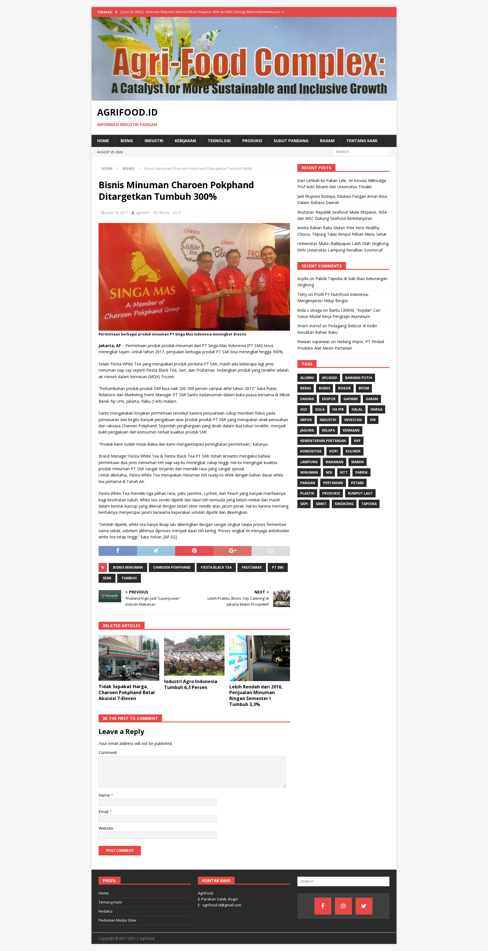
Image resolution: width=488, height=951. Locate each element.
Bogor (344, 388)
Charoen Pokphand (172, 567)
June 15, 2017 (117, 212)
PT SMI (278, 567)
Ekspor (329, 399)
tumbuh (129, 578)
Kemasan (351, 430)
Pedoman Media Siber (118, 920)
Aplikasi (329, 377)
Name (105, 795)
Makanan (334, 462)
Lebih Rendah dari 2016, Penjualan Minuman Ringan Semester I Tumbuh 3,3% (256, 695)
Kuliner (353, 451)
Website (106, 828)
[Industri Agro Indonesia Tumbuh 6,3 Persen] (194, 655)
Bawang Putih (358, 377)
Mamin (357, 462)
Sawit (321, 503)
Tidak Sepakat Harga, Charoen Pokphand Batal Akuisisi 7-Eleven (127, 692)
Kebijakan (185, 140)
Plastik (307, 493)
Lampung (309, 462)
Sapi (304, 503)
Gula (319, 409)
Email (104, 811)
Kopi (333, 451)
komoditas (310, 451)
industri (328, 419)
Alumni (307, 377)
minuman (309, 472)
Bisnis (127, 140)
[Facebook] (322, 906)
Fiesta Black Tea (216, 567)
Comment (108, 752)
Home (103, 140)
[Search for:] (361, 151)
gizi (303, 409)
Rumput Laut (360, 493)
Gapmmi (350, 399)
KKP (357, 440)
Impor (306, 419)
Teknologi (219, 140)
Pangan (307, 482)
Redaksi (105, 911)
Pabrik (361, 472)
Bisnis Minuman (128, 567)
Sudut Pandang (291, 140)
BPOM (364, 388)
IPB (373, 419)
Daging (307, 399)
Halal (357, 409)
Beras (305, 388)
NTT (343, 472)
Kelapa (328, 430)
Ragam (327, 140)
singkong (344, 503)
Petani (357, 482)
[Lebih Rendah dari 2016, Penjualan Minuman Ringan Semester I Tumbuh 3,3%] (259, 658)
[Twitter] (364, 906)
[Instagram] (343, 906)
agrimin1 (143, 212)
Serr (107, 578)
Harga (376, 409)
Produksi (252, 140)
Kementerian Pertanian (323, 440)
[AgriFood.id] (243, 97)
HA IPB (338, 409)
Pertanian (333, 482)
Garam (372, 399)
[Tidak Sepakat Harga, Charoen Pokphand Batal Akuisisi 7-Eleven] (129, 658)
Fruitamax (252, 567)
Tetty (302, 294)
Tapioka (369, 503)
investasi (353, 419)
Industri (154, 140)
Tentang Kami (361, 140)
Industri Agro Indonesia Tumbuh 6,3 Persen (190, 684)
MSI (329, 472)
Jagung (307, 430)
